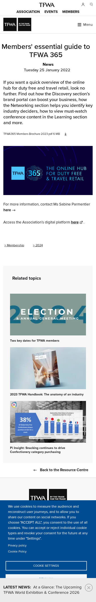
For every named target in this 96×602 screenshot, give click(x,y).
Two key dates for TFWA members (34, 341)
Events (51, 12)
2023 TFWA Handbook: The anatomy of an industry (46, 395)
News (48, 64)
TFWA (47, 5)
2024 (39, 245)
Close (89, 588)
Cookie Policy (17, 551)
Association (28, 12)
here (7, 210)
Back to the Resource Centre (64, 470)
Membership (15, 245)
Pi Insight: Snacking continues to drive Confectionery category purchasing (37, 450)
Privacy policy (17, 545)
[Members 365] (48, 170)
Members (70, 12)
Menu (88, 24)
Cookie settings (46, 566)
